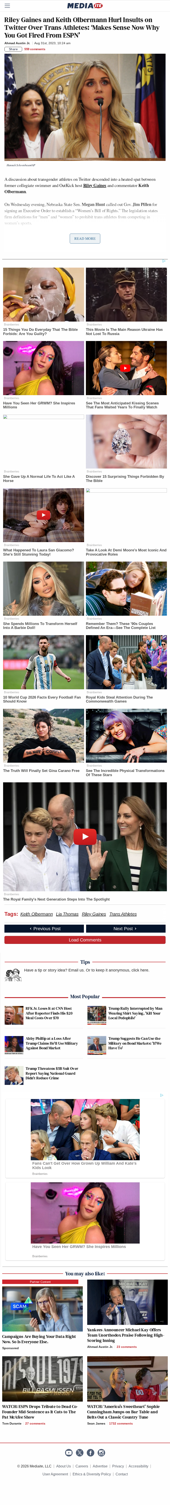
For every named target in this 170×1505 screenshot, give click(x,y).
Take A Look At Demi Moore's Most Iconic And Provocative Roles (126, 552)
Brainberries (11, 324)
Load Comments (85, 939)
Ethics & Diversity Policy (92, 1474)
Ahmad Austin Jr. (17, 43)
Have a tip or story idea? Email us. (54, 970)
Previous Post (47, 928)
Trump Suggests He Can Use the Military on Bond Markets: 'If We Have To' (135, 1043)
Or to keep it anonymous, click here (117, 970)
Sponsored (10, 1348)
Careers (81, 1466)
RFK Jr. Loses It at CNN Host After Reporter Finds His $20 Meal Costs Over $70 (49, 1013)
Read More (85, 238)
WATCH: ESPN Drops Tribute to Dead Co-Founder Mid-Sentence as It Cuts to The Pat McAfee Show (40, 1411)
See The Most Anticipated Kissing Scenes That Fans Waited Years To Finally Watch (122, 405)
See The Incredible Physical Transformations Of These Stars (125, 773)
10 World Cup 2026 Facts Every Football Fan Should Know (42, 699)
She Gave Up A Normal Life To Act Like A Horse (39, 478)
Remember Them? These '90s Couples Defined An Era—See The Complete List (121, 626)
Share (13, 49)
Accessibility (138, 1466)
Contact (122, 1474)
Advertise (100, 1466)
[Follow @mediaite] (80, 1453)
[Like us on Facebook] (90, 1453)
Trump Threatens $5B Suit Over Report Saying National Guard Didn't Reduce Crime (52, 1073)
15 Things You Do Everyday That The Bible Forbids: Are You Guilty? (40, 332)
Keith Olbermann (36, 914)
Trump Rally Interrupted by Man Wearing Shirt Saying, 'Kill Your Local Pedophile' (135, 1013)
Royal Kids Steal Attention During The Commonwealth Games (119, 699)
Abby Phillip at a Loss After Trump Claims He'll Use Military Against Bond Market (52, 1043)
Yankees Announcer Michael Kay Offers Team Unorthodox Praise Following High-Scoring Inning (125, 1335)
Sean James (96, 1423)
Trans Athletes (123, 914)
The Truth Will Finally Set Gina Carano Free (41, 771)
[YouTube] (69, 1453)
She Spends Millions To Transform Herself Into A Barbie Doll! (40, 626)
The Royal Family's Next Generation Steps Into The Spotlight (56, 899)
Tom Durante (11, 1423)
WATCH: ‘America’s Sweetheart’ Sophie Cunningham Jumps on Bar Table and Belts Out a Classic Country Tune (123, 1411)
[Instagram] (101, 1453)
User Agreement (55, 1474)
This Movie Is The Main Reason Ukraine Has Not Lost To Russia (124, 332)
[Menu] (9, 5)
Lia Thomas (67, 914)
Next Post (123, 928)
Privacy (118, 1466)
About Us (63, 1466)
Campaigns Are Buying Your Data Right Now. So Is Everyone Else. (39, 1339)
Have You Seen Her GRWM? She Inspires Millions (39, 405)
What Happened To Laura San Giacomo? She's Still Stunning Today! (38, 552)
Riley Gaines (94, 914)
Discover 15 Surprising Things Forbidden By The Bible (125, 478)
